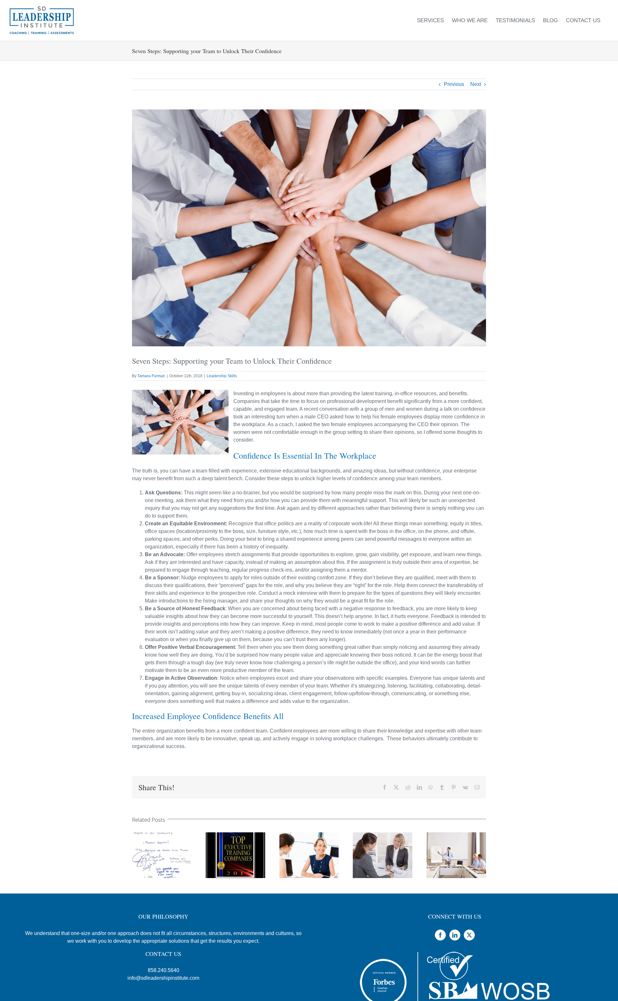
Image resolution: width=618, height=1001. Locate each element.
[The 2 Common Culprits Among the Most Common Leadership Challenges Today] (382, 835)
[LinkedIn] (454, 935)
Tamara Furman (151, 376)
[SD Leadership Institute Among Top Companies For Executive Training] (235, 835)
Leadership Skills (222, 376)
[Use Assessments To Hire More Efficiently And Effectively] (309, 835)
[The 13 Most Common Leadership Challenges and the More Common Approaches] (456, 835)
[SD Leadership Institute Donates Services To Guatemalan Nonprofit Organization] (162, 835)
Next (475, 84)
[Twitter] (469, 935)
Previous (454, 84)
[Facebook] (440, 935)
